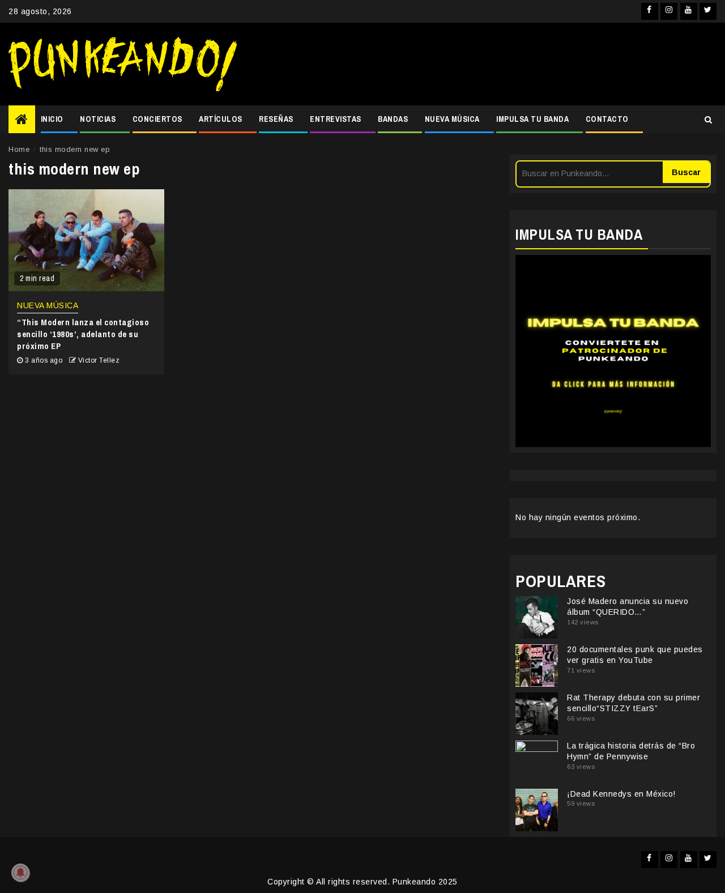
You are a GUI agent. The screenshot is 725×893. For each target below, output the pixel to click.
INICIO (52, 119)
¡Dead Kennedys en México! (621, 793)
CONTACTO (607, 119)
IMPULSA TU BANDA (532, 119)
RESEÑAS (276, 119)
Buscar (686, 172)
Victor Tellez (99, 360)
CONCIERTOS (157, 119)
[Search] (708, 119)
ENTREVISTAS (335, 119)
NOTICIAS (98, 119)
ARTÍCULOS (220, 119)
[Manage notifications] (20, 873)
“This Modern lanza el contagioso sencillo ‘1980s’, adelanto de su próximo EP (83, 334)
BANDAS (393, 119)
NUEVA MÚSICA (452, 119)
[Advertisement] (482, 64)
